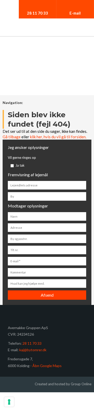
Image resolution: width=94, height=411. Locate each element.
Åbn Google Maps (47, 365)
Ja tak (20, 165)
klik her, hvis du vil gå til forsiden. (58, 136)
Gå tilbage (12, 136)
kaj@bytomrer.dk (32, 350)
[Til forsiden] (47, 29)
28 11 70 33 (32, 343)
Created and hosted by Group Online (63, 384)
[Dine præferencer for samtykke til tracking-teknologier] (9, 402)
